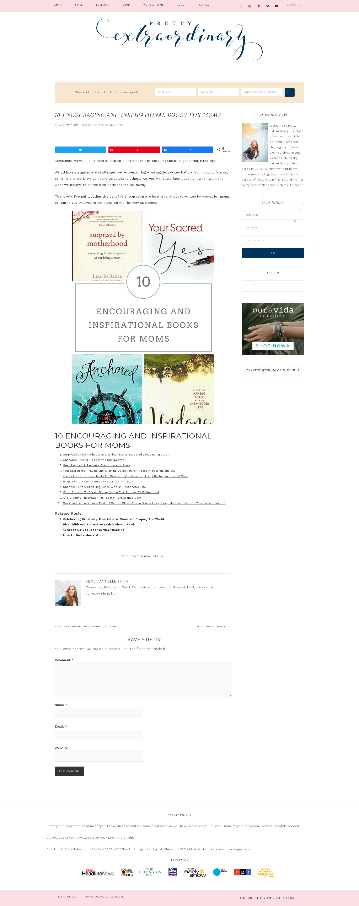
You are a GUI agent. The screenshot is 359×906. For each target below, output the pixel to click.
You (120, 125)
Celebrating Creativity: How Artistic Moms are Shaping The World (113, 519)
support (254, 849)
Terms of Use (67, 897)
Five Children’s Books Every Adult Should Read (98, 524)
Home (113, 125)
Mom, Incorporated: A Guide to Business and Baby (98, 481)
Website (61, 748)
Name (61, 705)
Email (61, 726)
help (130, 837)
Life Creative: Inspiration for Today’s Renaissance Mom (102, 497)
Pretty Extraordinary (179, 39)
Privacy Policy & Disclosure (104, 897)
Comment (64, 660)
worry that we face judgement (173, 179)
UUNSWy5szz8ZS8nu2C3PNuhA (108, 849)
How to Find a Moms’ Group (84, 535)
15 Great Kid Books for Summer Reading (93, 529)
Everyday (103, 125)
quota (215, 826)
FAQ (183, 849)
